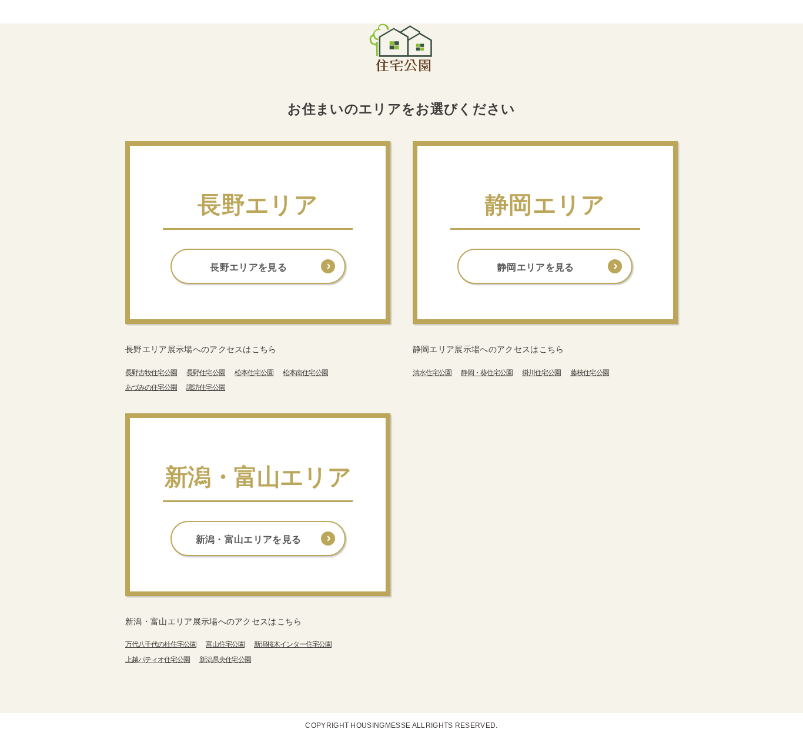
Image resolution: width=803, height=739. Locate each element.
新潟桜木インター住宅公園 (293, 644)
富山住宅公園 (225, 644)
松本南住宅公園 (305, 373)
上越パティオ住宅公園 (157, 660)
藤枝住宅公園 (589, 373)
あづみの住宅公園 (151, 387)
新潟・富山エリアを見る (249, 539)
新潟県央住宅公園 (225, 660)
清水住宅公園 (432, 373)
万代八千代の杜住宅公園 (160, 644)
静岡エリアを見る (535, 267)
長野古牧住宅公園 (151, 373)
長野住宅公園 (205, 373)
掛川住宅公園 (541, 373)
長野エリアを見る (248, 267)
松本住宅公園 (254, 373)
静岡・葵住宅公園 (487, 373)
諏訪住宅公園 (205, 387)
